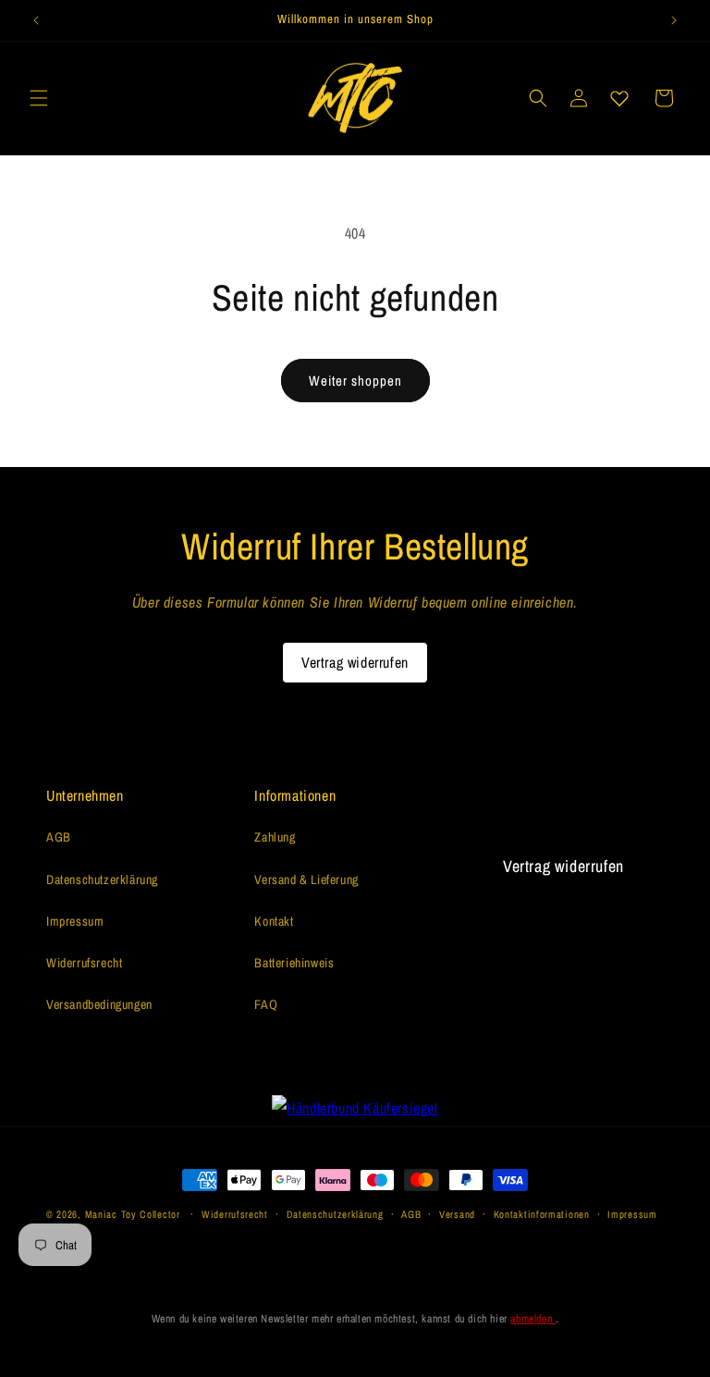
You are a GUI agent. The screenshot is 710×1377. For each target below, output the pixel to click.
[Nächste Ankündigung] (674, 20)
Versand (457, 1214)
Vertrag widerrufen (355, 662)
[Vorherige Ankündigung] (36, 20)
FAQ (265, 1004)
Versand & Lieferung (306, 879)
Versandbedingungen (99, 1004)
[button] (38, 98)
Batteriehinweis (294, 962)
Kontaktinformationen (542, 1214)
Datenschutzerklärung (102, 879)
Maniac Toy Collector (134, 1214)
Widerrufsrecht (84, 962)
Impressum (75, 921)
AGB (58, 837)
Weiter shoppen (355, 380)
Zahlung (274, 837)
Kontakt (273, 921)
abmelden (532, 1318)
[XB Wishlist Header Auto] (619, 98)
